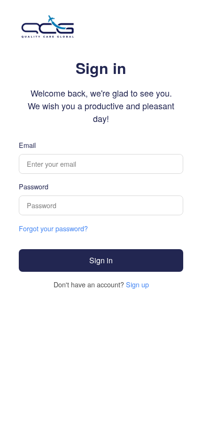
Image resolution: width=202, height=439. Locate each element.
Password (33, 186)
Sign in (101, 260)
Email (27, 145)
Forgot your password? (53, 228)
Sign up (137, 284)
